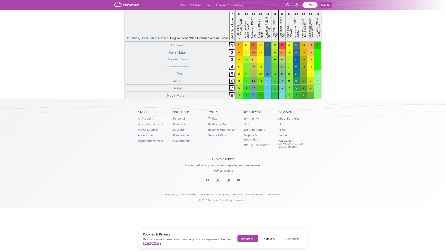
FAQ (246, 124)
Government (181, 141)
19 (289, 73)
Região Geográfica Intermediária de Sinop (177, 66)
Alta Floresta (177, 45)
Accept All (247, 238)
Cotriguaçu (177, 80)
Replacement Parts (150, 141)
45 (253, 73)
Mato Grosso (159, 38)
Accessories (145, 135)
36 (275, 45)
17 (253, 87)
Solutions (195, 5)
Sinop (177, 87)
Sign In (325, 5)
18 (275, 66)
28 (253, 80)
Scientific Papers (254, 130)
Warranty (237, 194)
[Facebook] (207, 180)
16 (246, 59)
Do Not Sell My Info (254, 194)
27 (289, 59)
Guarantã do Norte (177, 59)
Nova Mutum (177, 95)
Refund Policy (206, 194)
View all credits (223, 171)
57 (239, 66)
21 (289, 66)
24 (239, 87)
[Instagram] (228, 180)
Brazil (145, 38)
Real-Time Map (218, 124)
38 (289, 52)
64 (239, 59)
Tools (209, 5)
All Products (146, 118)
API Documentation (256, 145)
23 (246, 52)
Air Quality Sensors (150, 124)
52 (296, 59)
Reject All (270, 238)
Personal (179, 118)
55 (239, 73)
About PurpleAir (288, 118)
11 (246, 73)
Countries (132, 38)
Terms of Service (189, 194)
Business (179, 124)
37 (296, 73)
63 (296, 45)
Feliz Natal (177, 52)
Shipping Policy (223, 194)
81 (239, 45)
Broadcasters (182, 135)
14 (296, 87)
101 (253, 45)
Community (251, 118)
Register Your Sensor (222, 130)
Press (282, 130)
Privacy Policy (171, 194)
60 (296, 52)
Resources (222, 5)
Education (179, 130)
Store (183, 5)
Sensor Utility (217, 135)
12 (246, 66)
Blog (281, 124)
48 (260, 52)
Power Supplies (148, 130)
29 (260, 73)
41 (260, 59)
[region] (223, 54)
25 (246, 45)
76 (239, 52)
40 (296, 66)
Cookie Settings (273, 194)
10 (275, 80)
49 (253, 66)
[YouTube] (239, 180)
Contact (283, 135)
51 (260, 45)
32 (275, 52)
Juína (177, 73)
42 (289, 45)
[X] (218, 180)
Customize (292, 238)
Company (238, 5)
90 (253, 52)
